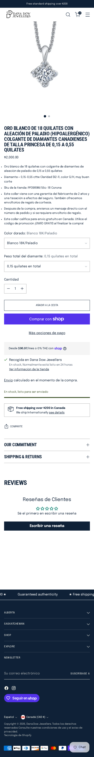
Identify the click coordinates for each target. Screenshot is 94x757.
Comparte (16, 426)
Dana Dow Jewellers (38, 724)
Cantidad (11, 279)
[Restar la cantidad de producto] (8, 288)
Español (9, 717)
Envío (8, 380)
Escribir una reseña (47, 526)
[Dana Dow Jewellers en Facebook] (7, 689)
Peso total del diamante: (41, 256)
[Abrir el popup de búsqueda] (68, 14)
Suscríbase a (80, 673)
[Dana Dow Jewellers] (17, 14)
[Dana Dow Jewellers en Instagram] (14, 689)
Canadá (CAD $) (35, 717)
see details (56, 412)
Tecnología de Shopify (17, 735)
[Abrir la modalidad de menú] (87, 14)
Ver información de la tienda (29, 369)
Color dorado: (30, 233)
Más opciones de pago (47, 333)
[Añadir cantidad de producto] (22, 288)
